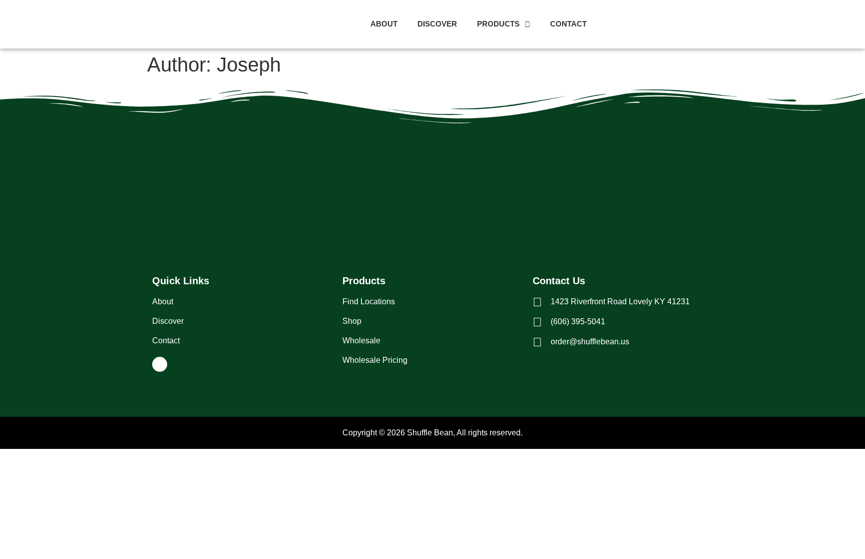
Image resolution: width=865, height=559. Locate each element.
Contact (568, 24)
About (383, 24)
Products (498, 24)
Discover (437, 24)
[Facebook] (159, 364)
